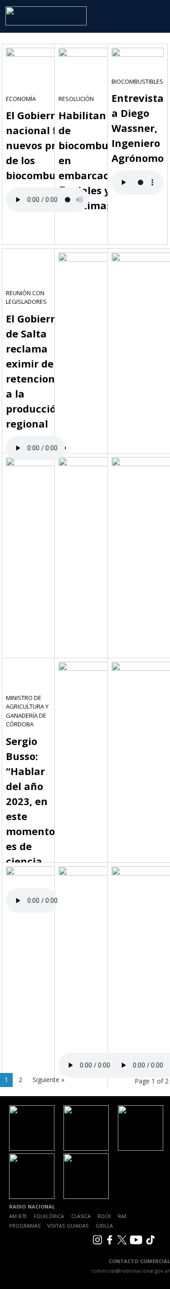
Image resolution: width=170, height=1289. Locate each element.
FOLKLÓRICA (49, 1216)
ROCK (104, 1216)
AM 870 (18, 1216)
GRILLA (104, 1225)
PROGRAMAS (24, 1225)
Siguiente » (48, 1079)
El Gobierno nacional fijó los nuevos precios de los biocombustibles (47, 145)
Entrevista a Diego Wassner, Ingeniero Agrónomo (138, 128)
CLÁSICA (81, 1216)
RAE (122, 1216)
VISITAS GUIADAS (67, 1225)
